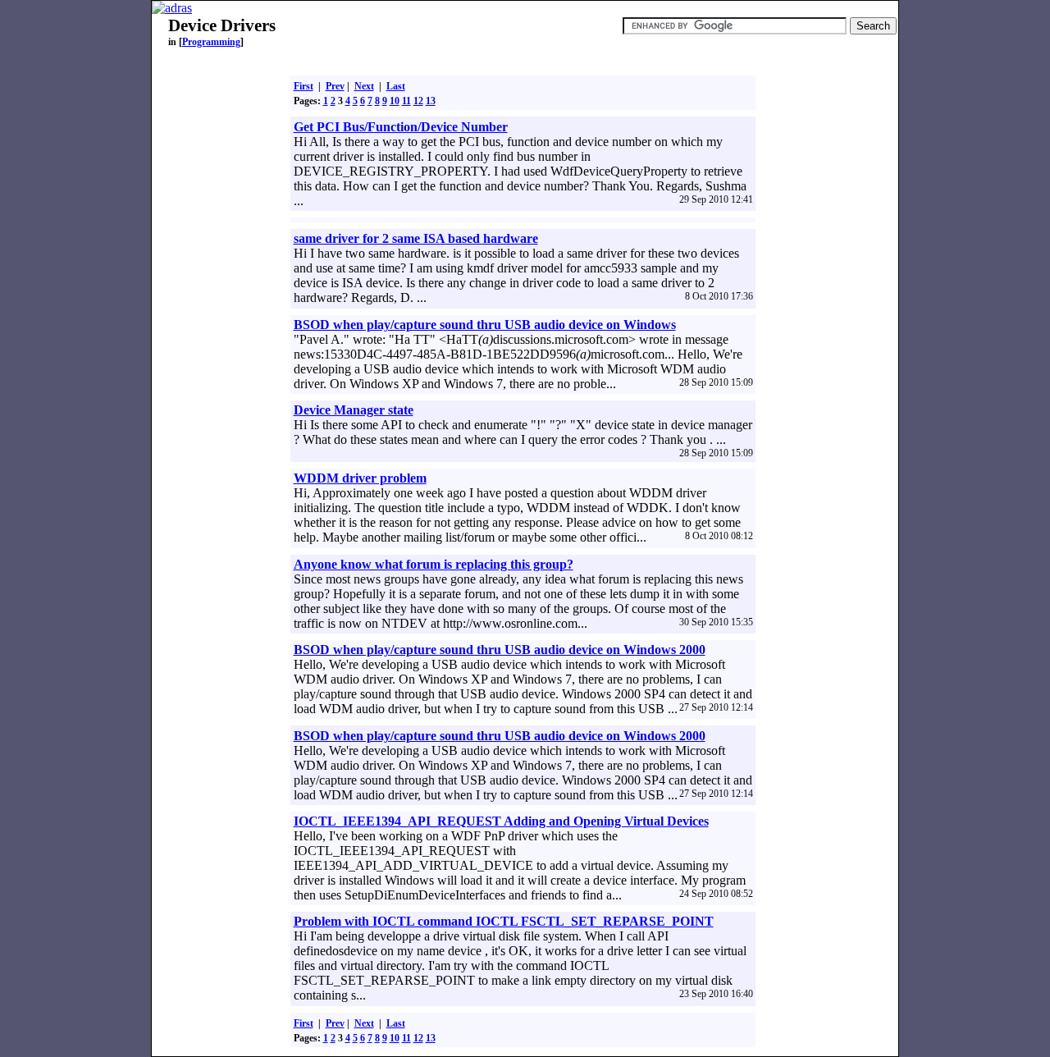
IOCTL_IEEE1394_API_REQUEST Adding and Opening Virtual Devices (501, 821)
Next (364, 86)
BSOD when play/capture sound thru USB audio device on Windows (485, 325)
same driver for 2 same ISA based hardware (416, 238)
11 (406, 101)
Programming (211, 42)
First (303, 86)
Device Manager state (353, 410)
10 (394, 101)
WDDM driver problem (360, 478)
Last (395, 86)
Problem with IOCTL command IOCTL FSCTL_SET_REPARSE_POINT (504, 921)
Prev (335, 86)
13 (431, 101)
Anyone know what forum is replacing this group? (433, 564)
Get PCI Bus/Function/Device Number (401, 127)
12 (418, 101)
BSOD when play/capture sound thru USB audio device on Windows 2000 (499, 650)
